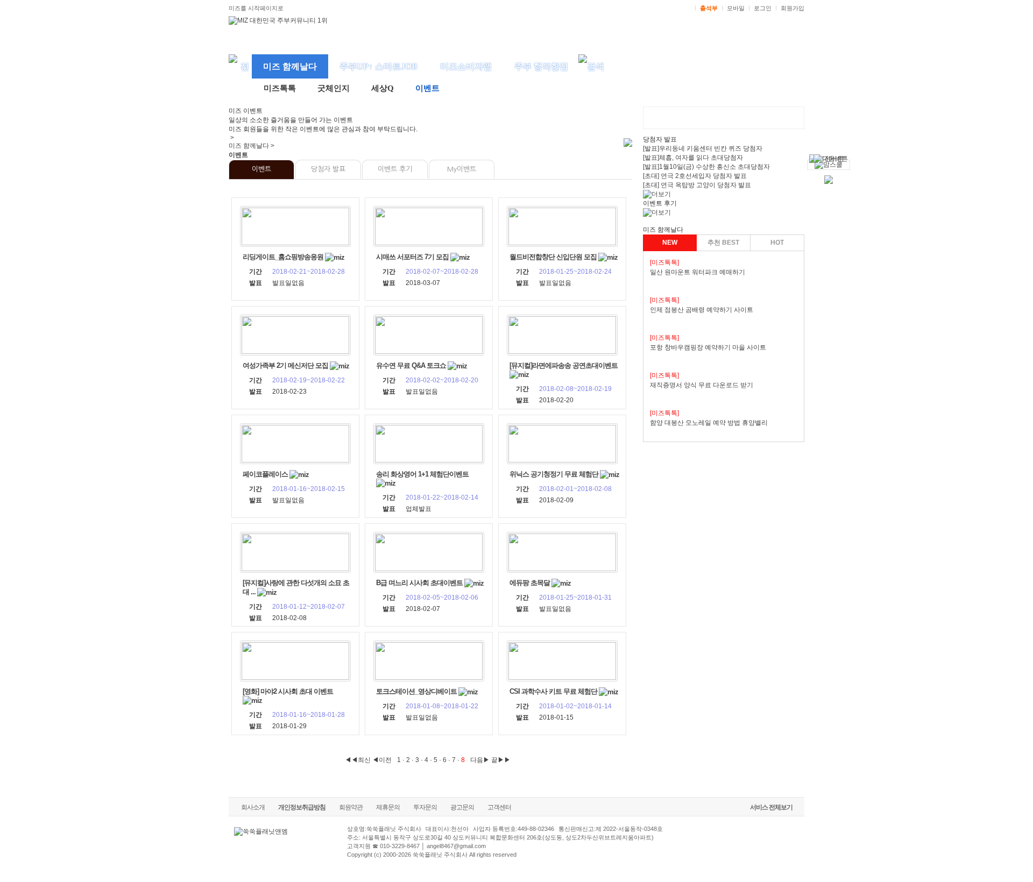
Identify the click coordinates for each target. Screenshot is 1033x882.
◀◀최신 (358, 760)
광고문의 (462, 807)
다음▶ (480, 760)
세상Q (382, 88)
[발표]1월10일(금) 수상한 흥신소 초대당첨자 (706, 166)
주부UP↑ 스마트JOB (378, 66)
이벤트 (427, 88)
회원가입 (792, 8)
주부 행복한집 (541, 66)
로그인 (763, 8)
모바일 (736, 8)
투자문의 (425, 807)
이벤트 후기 (395, 169)
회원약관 (351, 807)
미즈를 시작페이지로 (256, 8)
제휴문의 (388, 807)
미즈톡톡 (280, 88)
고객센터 (499, 807)
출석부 (709, 8)
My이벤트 (461, 169)
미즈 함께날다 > (251, 146)
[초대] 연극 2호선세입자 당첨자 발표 (695, 176)
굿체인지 (333, 88)
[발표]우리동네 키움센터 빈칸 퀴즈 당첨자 (702, 148)
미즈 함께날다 (290, 66)
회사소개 (253, 807)
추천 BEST (723, 242)
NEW (669, 242)
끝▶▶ (501, 760)
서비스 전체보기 (771, 807)
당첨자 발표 (328, 169)
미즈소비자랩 (466, 66)
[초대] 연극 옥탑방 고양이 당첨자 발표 (697, 185)
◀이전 (382, 760)
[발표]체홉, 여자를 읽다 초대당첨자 (693, 157)
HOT (777, 242)
